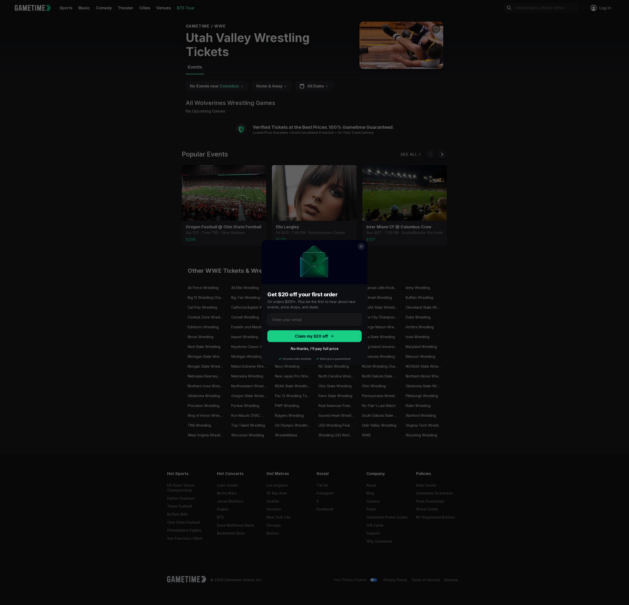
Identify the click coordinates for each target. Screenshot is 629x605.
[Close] (361, 246)
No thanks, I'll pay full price (315, 348)
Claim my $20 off (311, 336)
